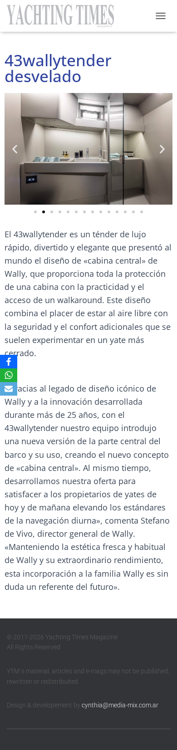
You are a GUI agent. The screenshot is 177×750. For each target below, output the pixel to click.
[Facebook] (8, 361)
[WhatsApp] (8, 375)
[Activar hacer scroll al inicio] (159, 732)
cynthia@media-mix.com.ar (120, 705)
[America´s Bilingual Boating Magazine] (64, 16)
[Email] (8, 389)
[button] (14, 149)
